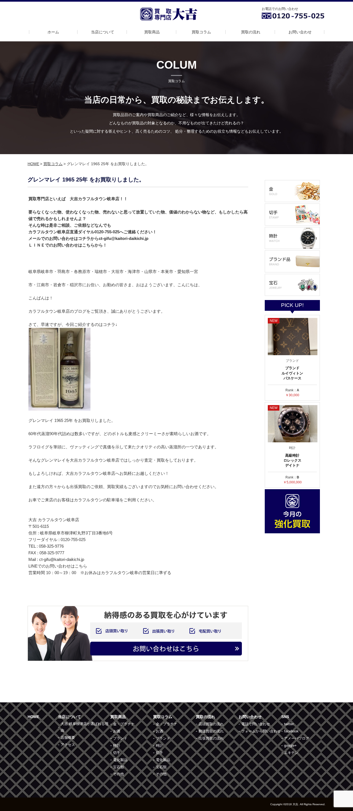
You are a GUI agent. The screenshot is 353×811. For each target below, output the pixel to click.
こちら (81, 566)
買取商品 (152, 32)
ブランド (120, 738)
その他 (118, 774)
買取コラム (201, 32)
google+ (290, 745)
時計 (116, 745)
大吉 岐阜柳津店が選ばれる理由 (84, 727)
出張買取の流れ (211, 738)
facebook (291, 731)
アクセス (68, 745)
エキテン (291, 753)
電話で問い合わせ (255, 724)
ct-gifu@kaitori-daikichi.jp (61, 559)
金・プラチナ (124, 724)
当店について (102, 32)
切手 (116, 753)
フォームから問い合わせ (261, 731)
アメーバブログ (296, 738)
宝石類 (118, 767)
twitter (289, 724)
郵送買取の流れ (211, 731)
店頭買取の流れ (211, 724)
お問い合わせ (300, 32)
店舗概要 (68, 737)
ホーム (53, 32)
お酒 (116, 731)
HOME (33, 164)
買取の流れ (250, 32)
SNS (285, 716)
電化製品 (120, 760)
